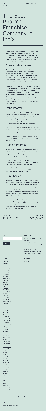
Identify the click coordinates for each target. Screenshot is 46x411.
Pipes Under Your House (30, 242)
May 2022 (5, 354)
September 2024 (7, 301)
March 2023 (6, 335)
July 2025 (5, 282)
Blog (36, 3)
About (32, 3)
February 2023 (6, 337)
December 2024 (6, 295)
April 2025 (5, 288)
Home (27, 3)
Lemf (4, 3)
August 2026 (6, 261)
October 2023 (6, 322)
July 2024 (5, 305)
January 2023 (6, 339)
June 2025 (5, 284)
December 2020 (6, 375)
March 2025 (6, 289)
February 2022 (6, 360)
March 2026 (6, 267)
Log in (4, 383)
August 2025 (6, 280)
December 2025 (6, 272)
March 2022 (6, 358)
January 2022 (6, 362)
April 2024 (5, 310)
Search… (5, 235)
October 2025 (6, 276)
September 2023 (7, 324)
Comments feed (6, 387)
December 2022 (6, 341)
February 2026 (6, 268)
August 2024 (6, 303)
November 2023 (7, 320)
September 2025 (7, 278)
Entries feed (6, 385)
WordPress (15, 405)
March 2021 (5, 371)
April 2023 (5, 333)
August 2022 (6, 348)
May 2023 (5, 331)
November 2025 (7, 274)
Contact (41, 3)
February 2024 (6, 314)
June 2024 (5, 307)
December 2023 (6, 318)
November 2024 (7, 297)
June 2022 (5, 352)
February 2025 (6, 291)
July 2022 (5, 350)
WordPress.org (6, 389)
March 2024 (6, 312)
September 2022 (7, 347)
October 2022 (6, 345)
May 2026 (5, 263)
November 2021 (6, 366)
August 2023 (6, 326)
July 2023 (5, 327)
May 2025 (5, 286)
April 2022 (5, 356)
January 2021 (6, 373)
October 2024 (6, 299)
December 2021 (6, 364)
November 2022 (7, 343)
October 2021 (6, 367)
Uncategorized (27, 261)
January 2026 (6, 270)
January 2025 (6, 293)
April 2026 (5, 265)
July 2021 (5, 369)
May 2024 (5, 308)
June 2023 (5, 329)
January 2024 (6, 316)
